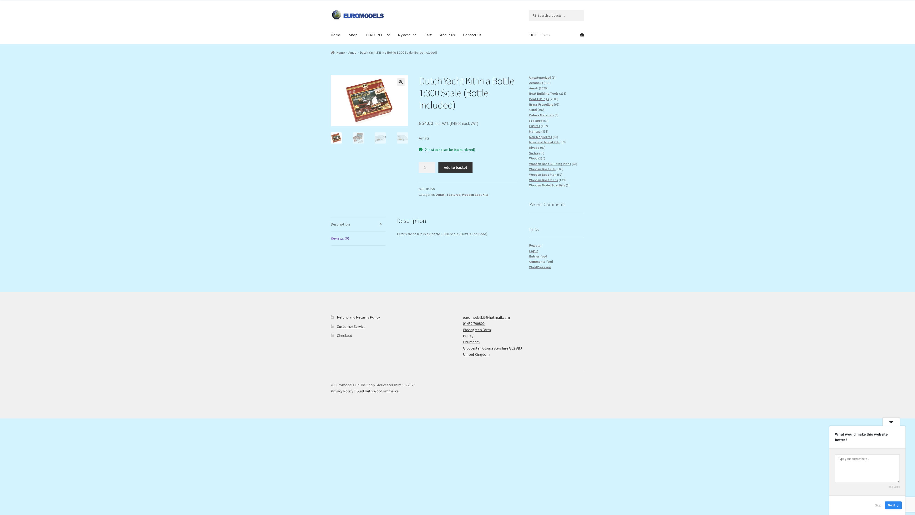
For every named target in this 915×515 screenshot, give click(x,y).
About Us (447, 34)
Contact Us (472, 34)
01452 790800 (474, 323)
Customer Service (351, 326)
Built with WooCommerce (377, 391)
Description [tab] (340, 224)
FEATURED (374, 34)
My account (407, 34)
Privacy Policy (342, 391)
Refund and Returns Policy (358, 317)
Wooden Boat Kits (475, 194)
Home (336, 34)
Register (535, 245)
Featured (453, 194)
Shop (353, 34)
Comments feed (541, 261)
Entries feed (538, 256)
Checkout (344, 335)
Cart (428, 34)
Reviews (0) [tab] (340, 238)
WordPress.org (540, 267)
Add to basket (455, 167)
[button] (401, 82)
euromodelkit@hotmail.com (486, 317)
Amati (352, 52)
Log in (533, 251)
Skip (878, 505)
